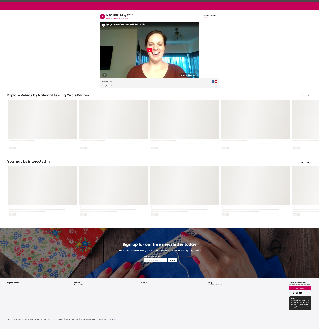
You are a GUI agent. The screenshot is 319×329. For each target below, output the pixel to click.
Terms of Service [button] (46, 319)
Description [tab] (105, 86)
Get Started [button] (300, 288)
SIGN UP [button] (172, 260)
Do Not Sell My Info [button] (72, 319)
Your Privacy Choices (106, 319)
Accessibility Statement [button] (88, 319)
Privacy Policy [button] (58, 319)
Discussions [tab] (114, 86)
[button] (210, 16)
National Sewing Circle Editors (117, 18)
